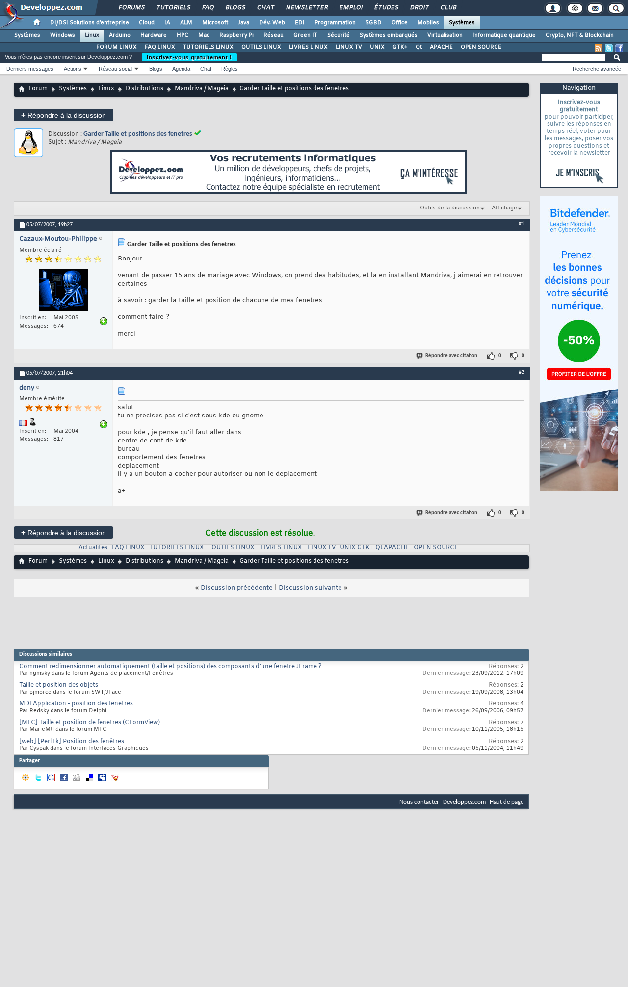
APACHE (441, 47)
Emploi (350, 8)
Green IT (305, 35)
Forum (38, 89)
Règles (229, 69)
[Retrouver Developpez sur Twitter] (609, 48)
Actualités (92, 548)
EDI (300, 22)
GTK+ (400, 47)
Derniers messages (29, 69)
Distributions (144, 89)
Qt (419, 47)
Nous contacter (419, 802)
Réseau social (115, 69)
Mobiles (428, 22)
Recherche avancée (597, 69)
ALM (186, 22)
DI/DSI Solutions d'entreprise (89, 22)
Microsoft (215, 22)
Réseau (273, 35)
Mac (203, 35)
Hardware (153, 35)
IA (167, 22)
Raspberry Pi (236, 35)
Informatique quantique (504, 35)
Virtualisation (445, 35)
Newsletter (306, 8)
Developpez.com (464, 802)
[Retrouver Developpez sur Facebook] (619, 48)
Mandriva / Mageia (202, 89)
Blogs (235, 8)
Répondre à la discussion (63, 115)
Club (448, 8)
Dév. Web (272, 22)
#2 (521, 372)
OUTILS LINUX (261, 47)
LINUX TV (349, 47)
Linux (92, 35)
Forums (131, 8)
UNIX (377, 47)
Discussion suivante (310, 588)
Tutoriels (173, 8)
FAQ (207, 8)
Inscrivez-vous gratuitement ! (189, 57)
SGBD (374, 22)
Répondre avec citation (451, 356)
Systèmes (462, 22)
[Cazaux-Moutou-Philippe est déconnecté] (63, 291)
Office (400, 22)
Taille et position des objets (58, 685)
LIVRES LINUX (308, 47)
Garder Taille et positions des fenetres (137, 134)
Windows (62, 35)
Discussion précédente (237, 588)
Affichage (504, 208)
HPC (182, 35)
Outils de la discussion (450, 208)
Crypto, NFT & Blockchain (580, 35)
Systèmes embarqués (389, 35)
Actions (72, 69)
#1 (521, 224)
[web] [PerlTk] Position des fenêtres (71, 742)
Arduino (120, 35)
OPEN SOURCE (481, 47)
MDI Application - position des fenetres (76, 704)
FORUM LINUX (116, 47)
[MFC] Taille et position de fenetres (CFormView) (89, 723)
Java (243, 22)
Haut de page (506, 802)
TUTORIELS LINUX (208, 47)
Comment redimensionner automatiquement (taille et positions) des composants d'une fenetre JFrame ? (170, 667)
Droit (419, 8)
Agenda (181, 69)
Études (386, 8)
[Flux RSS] (598, 48)
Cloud (147, 22)
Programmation (335, 22)
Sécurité (338, 35)
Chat (265, 8)
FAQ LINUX (160, 47)
